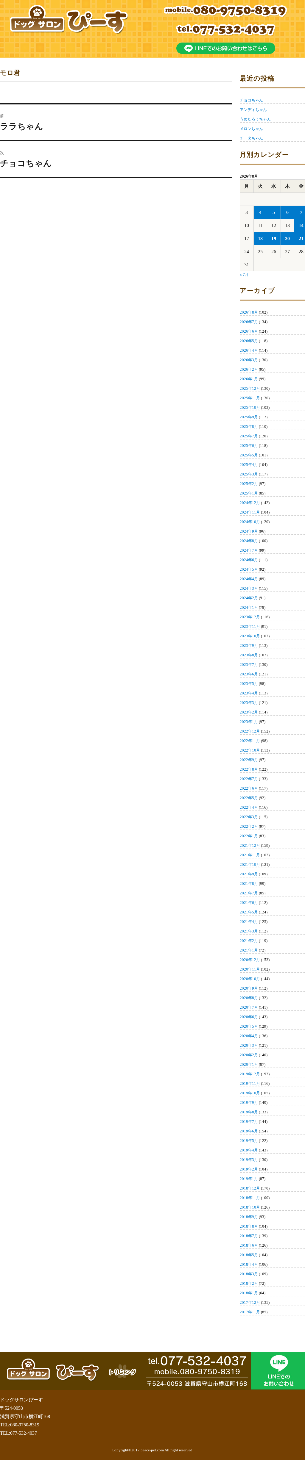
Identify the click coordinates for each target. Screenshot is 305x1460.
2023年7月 (249, 664)
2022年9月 (249, 760)
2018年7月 (249, 1236)
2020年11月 (250, 969)
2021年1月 (249, 950)
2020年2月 (249, 1055)
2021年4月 (249, 921)
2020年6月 (249, 1017)
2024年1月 (249, 607)
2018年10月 (250, 1207)
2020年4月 (249, 1036)
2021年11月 (250, 855)
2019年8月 (249, 1112)
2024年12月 (250, 502)
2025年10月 (250, 407)
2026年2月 (249, 369)
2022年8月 (249, 769)
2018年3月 (249, 1274)
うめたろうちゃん (255, 119)
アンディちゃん (253, 109)
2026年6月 (249, 331)
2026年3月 (249, 360)
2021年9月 (249, 874)
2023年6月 (249, 674)
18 (260, 238)
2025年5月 (249, 455)
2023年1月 (249, 721)
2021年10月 (250, 864)
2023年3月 (249, 702)
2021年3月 (249, 931)
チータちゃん (251, 138)
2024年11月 (250, 512)
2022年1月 (249, 836)
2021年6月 (249, 902)
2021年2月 (249, 940)
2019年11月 (250, 1083)
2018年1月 (249, 1293)
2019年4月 (249, 1150)
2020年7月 (249, 1007)
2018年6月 (249, 1245)
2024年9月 (249, 531)
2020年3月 (249, 1045)
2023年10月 (250, 636)
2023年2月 (249, 712)
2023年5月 (249, 683)
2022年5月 (249, 798)
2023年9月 (249, 645)
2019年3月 (249, 1159)
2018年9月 (249, 1217)
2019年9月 (249, 1102)
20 (287, 238)
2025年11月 (250, 398)
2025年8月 (249, 426)
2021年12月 (250, 845)
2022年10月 (250, 750)
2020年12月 (250, 959)
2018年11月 (250, 1197)
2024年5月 (249, 569)
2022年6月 (249, 788)
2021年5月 (249, 912)
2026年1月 (249, 379)
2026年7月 (249, 322)
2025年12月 (250, 388)
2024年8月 (249, 541)
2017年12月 (250, 1302)
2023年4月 (249, 693)
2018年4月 (249, 1264)
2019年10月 (250, 1093)
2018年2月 (249, 1283)
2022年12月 (250, 731)
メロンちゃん (251, 128)
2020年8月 (249, 998)
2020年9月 (249, 988)
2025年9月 (249, 417)
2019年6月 (249, 1131)
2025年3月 (249, 474)
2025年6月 (249, 445)
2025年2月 (249, 483)
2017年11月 (250, 1312)
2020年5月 (249, 1026)
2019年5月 (249, 1140)
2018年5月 (249, 1255)
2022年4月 (249, 807)
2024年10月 (250, 521)
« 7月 (244, 274)
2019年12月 (250, 1074)
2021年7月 (249, 893)
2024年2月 (249, 598)
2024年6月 (249, 560)
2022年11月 (250, 740)
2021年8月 (249, 883)
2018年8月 (249, 1226)
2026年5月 (249, 341)
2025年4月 (249, 464)
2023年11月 (250, 626)
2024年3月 (249, 588)
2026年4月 (249, 350)
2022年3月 (249, 817)
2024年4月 (249, 579)
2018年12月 (250, 1188)
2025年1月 (249, 493)
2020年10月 (250, 979)
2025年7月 (249, 436)
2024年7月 (249, 550)
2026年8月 (249, 312)
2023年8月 (249, 655)
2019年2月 (249, 1169)
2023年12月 (250, 617)
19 (273, 238)
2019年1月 (249, 1178)
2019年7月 (249, 1121)
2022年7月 (249, 779)
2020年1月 (249, 1064)
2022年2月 (249, 826)
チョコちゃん (251, 100)
